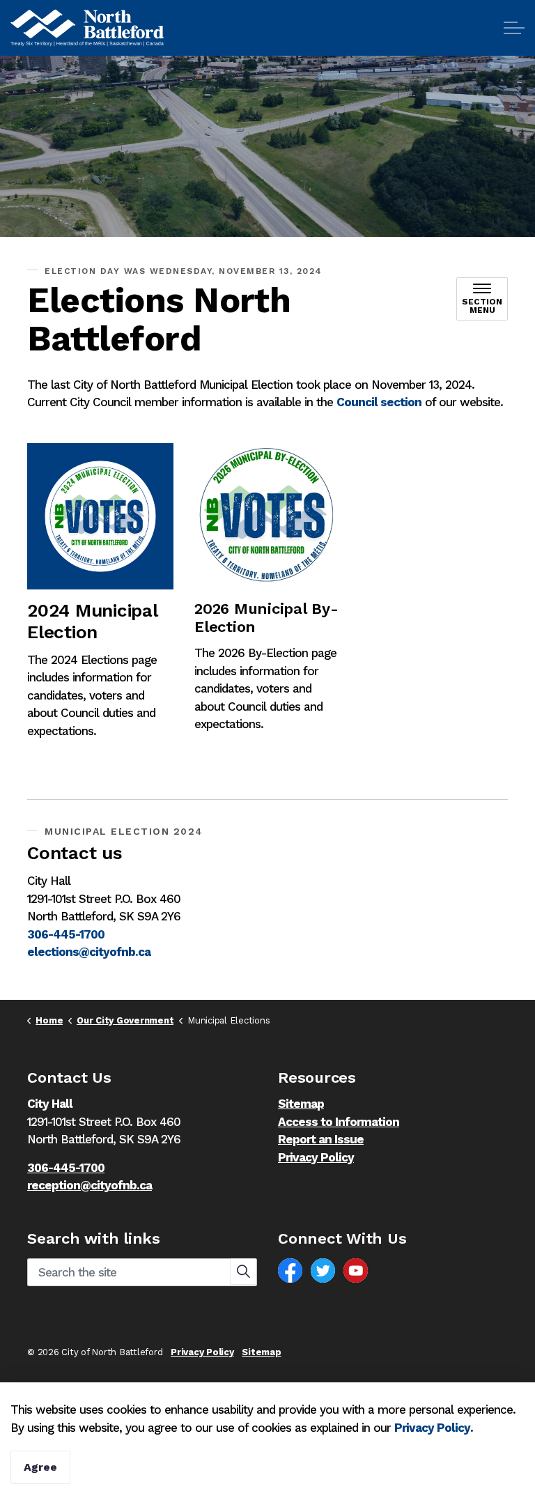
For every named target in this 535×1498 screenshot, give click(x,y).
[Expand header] (514, 28)
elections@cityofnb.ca (88, 952)
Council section (378, 402)
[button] (243, 1271)
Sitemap (301, 1104)
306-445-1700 (65, 934)
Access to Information (338, 1122)
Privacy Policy (432, 1428)
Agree (40, 1467)
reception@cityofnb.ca (89, 1185)
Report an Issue (321, 1139)
